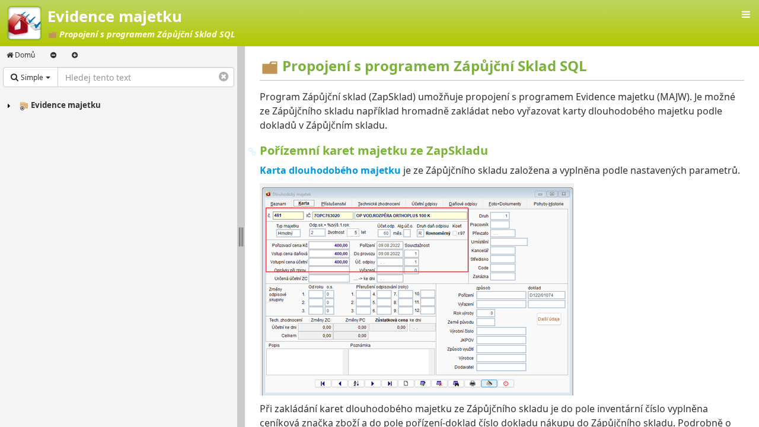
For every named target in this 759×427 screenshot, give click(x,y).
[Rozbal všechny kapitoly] (74, 55)
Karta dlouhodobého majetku (330, 170)
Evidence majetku (66, 105)
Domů (24, 55)
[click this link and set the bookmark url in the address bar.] (252, 150)
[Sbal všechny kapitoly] (53, 55)
